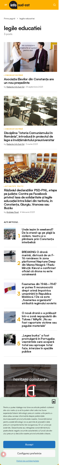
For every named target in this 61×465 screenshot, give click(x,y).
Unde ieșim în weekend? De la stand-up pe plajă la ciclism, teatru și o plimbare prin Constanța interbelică (38, 236)
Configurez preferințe (29, 453)
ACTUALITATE (10, 186)
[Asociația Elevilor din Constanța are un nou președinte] (30, 57)
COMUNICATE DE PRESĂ (14, 75)
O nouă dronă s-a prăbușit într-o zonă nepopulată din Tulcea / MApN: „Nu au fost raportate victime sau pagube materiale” (39, 319)
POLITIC (20, 186)
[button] (53, 401)
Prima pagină (9, 18)
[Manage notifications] (3, 454)
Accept (29, 444)
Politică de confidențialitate (27, 461)
